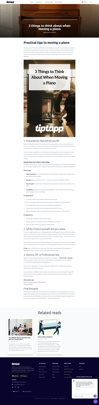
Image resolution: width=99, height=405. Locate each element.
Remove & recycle (43, 371)
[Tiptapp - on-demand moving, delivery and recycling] (10, 2)
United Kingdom (27, 391)
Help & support (55, 371)
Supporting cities (68, 371)
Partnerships (67, 374)
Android (81, 369)
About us (66, 366)
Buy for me (41, 369)
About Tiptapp (58, 2)
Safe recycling (55, 369)
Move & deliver (42, 366)
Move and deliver (28, 284)
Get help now (39, 2)
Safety (53, 377)
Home (32, 2)
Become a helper (49, 2)
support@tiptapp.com (19, 384)
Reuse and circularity (69, 369)
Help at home (42, 377)
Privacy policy (62, 398)
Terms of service (54, 398)
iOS (80, 366)
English (85, 2)
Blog (53, 374)
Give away (41, 374)
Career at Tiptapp (68, 377)
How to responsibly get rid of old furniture (35, 282)
